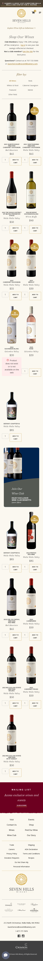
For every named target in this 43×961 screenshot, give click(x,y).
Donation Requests (11, 858)
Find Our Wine (31, 830)
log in (23, 45)
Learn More (16, 502)
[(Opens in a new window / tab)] (9, 904)
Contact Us (12, 825)
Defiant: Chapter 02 (12, 424)
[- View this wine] (12, 123)
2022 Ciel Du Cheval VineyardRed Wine (12, 621)
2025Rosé (31, 348)
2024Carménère (31, 620)
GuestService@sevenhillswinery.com (23, 64)
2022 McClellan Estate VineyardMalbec (11, 689)
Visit (12, 819)
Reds (30, 81)
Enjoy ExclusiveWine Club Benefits (21, 499)
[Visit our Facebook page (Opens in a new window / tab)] (19, 936)
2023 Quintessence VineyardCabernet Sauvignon (11, 146)
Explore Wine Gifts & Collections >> (21, 28)
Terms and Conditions (31, 853)
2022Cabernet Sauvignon (11, 281)
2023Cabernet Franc (31, 688)
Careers (12, 849)
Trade (11, 845)
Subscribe (22, 805)
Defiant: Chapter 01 (12, 553)
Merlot (30, 90)
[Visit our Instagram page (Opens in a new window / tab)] (23, 936)
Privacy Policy (11, 853)
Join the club (28, 51)
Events (31, 819)
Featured (12, 90)
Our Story (31, 835)
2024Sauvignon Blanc (12, 348)
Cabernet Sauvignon (30, 85)
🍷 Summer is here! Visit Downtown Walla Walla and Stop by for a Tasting (21, 4)
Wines (11, 830)
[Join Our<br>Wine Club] (21, 477)
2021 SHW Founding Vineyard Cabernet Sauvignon (31, 146)
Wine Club (11, 835)
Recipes (31, 858)
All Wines (12, 81)
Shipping (31, 845)
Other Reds (12, 94)
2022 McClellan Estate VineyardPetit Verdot (11, 757)
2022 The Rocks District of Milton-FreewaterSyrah (12, 214)
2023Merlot (31, 281)
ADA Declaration (31, 849)
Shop (31, 825)
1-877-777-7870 (21, 931)
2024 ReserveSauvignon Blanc (31, 213)
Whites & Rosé (12, 85)
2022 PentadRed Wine (31, 553)
